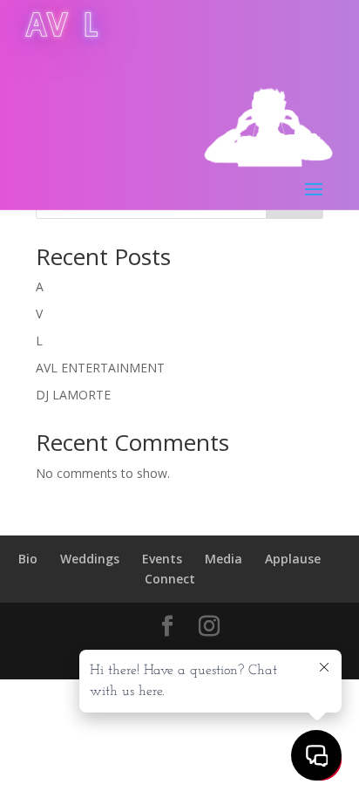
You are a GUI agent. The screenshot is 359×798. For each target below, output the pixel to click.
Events (162, 558)
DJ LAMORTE (73, 394)
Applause (293, 558)
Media (223, 558)
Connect (170, 578)
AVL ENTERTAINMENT (100, 367)
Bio (27, 558)
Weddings (89, 558)
